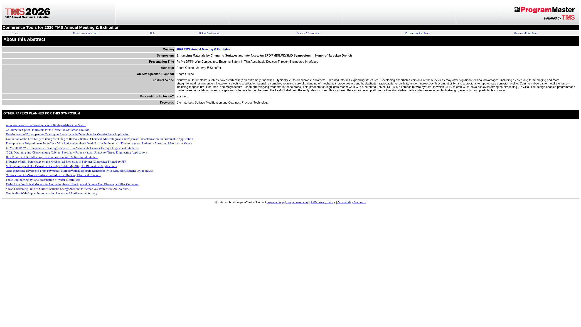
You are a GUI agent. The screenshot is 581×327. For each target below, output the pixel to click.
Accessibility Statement (351, 202)
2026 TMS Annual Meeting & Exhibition (204, 49)
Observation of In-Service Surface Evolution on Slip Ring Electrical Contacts (53, 175)
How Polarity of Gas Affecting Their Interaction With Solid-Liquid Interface (52, 157)
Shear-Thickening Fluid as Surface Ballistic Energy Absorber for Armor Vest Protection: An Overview (67, 189)
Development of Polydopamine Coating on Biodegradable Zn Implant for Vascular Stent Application (67, 134)
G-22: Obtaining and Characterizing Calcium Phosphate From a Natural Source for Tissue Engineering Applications (77, 152)
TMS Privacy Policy (323, 202)
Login (15, 33)
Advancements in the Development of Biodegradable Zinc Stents (46, 125)
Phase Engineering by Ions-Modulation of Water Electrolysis (43, 179)
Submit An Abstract (209, 33)
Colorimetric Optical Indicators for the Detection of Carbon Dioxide (47, 129)
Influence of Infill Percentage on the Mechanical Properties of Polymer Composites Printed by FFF (66, 161)
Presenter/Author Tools (417, 33)
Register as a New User (85, 33)
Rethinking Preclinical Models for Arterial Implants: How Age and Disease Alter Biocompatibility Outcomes (72, 184)
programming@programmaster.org (288, 202)
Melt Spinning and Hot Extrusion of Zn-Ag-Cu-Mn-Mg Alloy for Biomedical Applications (61, 166)
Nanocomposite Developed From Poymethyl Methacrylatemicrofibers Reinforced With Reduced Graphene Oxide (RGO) (79, 170)
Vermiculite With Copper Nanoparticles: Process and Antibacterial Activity (51, 193)
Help (152, 33)
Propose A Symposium (308, 33)
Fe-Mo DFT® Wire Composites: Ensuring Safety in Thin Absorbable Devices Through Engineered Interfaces (72, 148)
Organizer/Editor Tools (525, 33)
